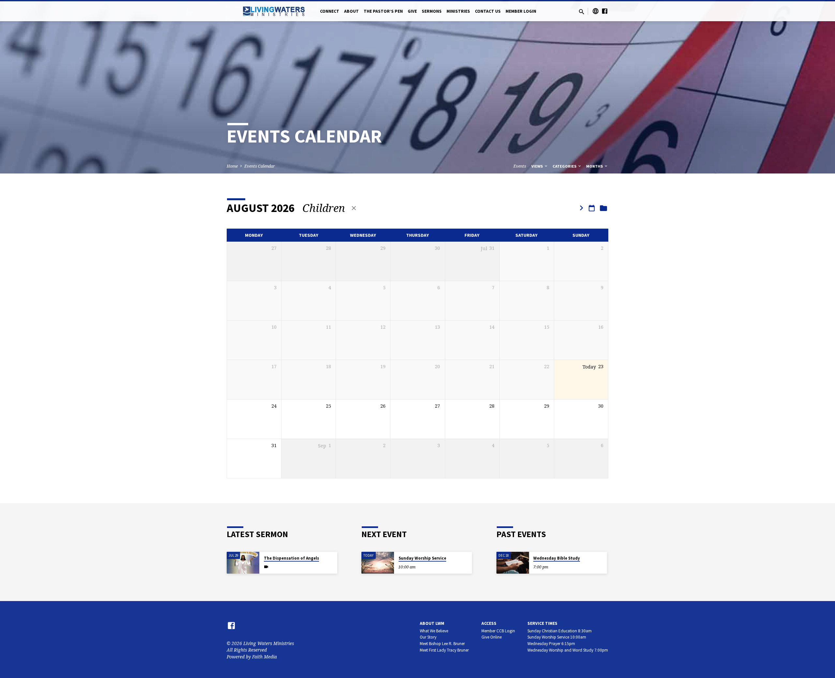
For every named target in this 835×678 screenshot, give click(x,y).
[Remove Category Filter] (353, 208)
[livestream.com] (595, 11)
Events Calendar (259, 166)
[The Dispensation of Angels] (243, 563)
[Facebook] (604, 11)
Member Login (521, 11)
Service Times (542, 623)
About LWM (432, 623)
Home (232, 166)
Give (412, 11)
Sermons (432, 11)
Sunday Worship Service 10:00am (556, 637)
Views (537, 166)
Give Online (491, 637)
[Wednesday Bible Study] (512, 563)
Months (595, 166)
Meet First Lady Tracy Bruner (444, 650)
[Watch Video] (266, 566)
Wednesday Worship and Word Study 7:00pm (567, 650)
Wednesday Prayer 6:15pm (551, 643)
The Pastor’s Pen (383, 11)
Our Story (428, 637)
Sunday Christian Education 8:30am (559, 631)
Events (519, 166)
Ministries (458, 11)
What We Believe (434, 631)
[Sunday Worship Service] (377, 563)
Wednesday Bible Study (556, 558)
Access (488, 623)
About (351, 11)
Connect (329, 11)
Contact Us (488, 11)
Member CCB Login (498, 631)
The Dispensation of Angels (291, 558)
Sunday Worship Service (422, 558)
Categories (565, 166)
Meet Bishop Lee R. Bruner (442, 643)
